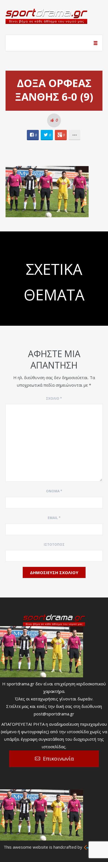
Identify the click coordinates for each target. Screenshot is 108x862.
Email (54, 517)
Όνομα (54, 491)
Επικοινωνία (58, 758)
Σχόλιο (54, 398)
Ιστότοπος (54, 544)
